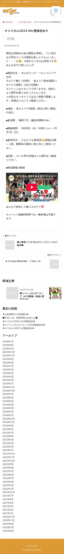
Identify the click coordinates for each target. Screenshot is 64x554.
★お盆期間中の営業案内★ (15, 314)
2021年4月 (8, 502)
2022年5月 (8, 478)
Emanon (38, 550)
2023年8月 (8, 429)
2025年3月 (8, 376)
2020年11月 (8, 520)
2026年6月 (8, 345)
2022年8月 (8, 467)
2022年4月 (8, 481)
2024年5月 (8, 401)
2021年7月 (7, 495)
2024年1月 (8, 415)
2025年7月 (8, 366)
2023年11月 (8, 422)
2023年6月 (8, 436)
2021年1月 (7, 513)
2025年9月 (8, 359)
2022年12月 (8, 453)
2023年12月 (8, 418)
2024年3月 (8, 408)
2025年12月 (8, 352)
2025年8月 (8, 362)
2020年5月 (8, 527)
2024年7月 (8, 394)
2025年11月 (8, 355)
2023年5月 (8, 439)
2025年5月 (8, 369)
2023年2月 (8, 446)
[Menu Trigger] (56, 10)
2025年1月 (8, 383)
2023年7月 (8, 432)
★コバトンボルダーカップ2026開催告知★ (23, 324)
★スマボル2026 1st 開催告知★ (18, 328)
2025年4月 (8, 373)
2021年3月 (8, 506)
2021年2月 (8, 509)
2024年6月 (8, 397)
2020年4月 (8, 530)
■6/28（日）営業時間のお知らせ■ (20, 317)
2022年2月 (8, 488)
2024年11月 (8, 387)
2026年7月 (8, 341)
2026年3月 (8, 348)
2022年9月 (8, 464)
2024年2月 (8, 411)
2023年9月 (8, 425)
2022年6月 (8, 474)
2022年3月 (8, 485)
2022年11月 (8, 457)
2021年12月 (8, 492)
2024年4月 (8, 404)
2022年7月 (8, 471)
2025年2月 (8, 380)
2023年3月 (8, 443)
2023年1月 (8, 450)
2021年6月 (8, 499)
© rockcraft (32, 546)
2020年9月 (8, 523)
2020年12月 (8, 516)
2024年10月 (8, 390)
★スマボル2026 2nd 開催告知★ (18, 321)
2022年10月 (8, 460)
